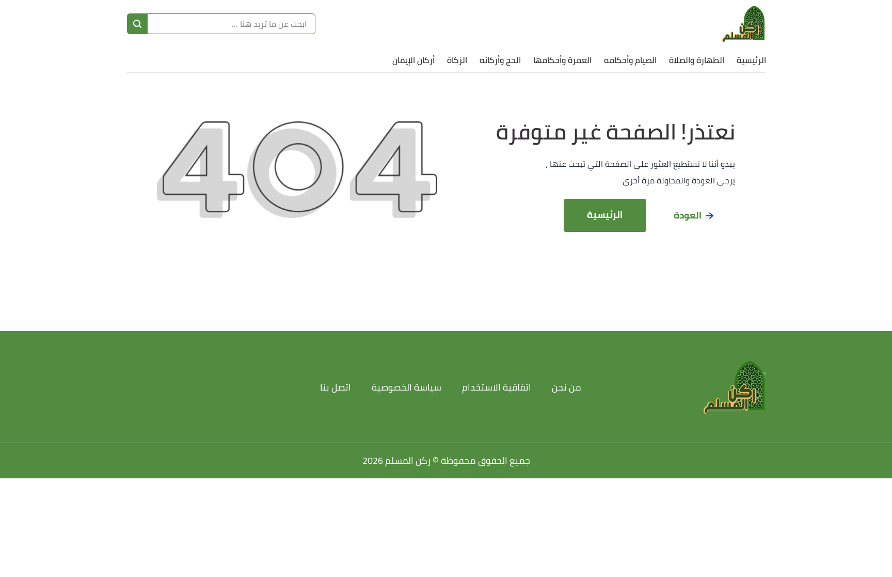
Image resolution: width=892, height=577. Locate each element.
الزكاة (457, 60)
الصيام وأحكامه (630, 60)
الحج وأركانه (500, 60)
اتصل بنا (335, 387)
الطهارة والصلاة (696, 60)
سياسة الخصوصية (406, 387)
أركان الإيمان (413, 60)
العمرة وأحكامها (562, 60)
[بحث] (137, 23)
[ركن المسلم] (744, 23)
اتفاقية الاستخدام (496, 387)
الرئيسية (751, 60)
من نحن (566, 387)
